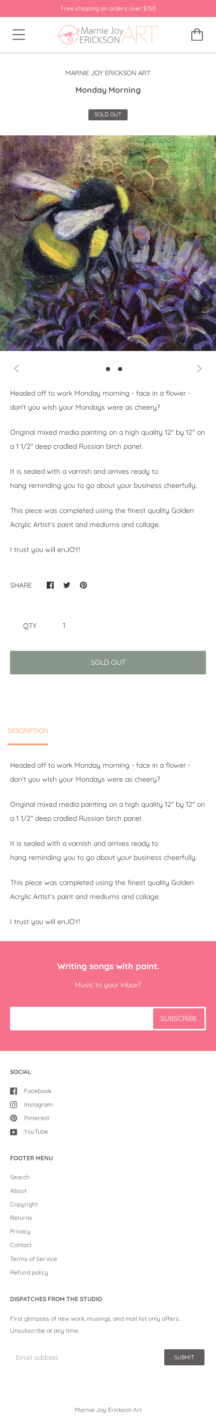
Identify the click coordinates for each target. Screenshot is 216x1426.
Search (20, 1177)
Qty (30, 625)
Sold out (108, 662)
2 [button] (108, 369)
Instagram (38, 1104)
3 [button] (120, 369)
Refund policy (29, 1272)
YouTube (36, 1131)
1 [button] (96, 369)
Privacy (20, 1231)
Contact (21, 1245)
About (18, 1190)
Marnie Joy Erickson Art (108, 1409)
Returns (21, 1217)
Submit (184, 1357)
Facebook (37, 1091)
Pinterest (36, 1118)
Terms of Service (33, 1259)
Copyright (24, 1204)
